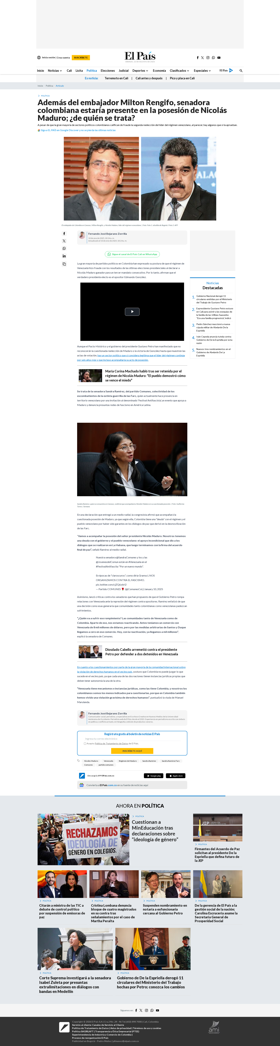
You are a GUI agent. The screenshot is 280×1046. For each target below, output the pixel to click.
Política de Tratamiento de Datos (111, 743)
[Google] (153, 775)
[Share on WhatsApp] (64, 248)
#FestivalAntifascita (107, 566)
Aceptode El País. (113, 743)
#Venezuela (134, 561)
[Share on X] (64, 241)
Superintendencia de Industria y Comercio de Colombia (101, 1034)
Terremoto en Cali (116, 78)
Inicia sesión (46, 58)
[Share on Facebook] (64, 233)
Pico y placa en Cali (182, 78)
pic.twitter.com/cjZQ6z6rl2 (111, 584)
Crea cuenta (63, 57)
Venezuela (108, 761)
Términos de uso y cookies (147, 1028)
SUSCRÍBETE (81, 57)
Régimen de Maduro (128, 761)
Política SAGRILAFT (82, 1031)
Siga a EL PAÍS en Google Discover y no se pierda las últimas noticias (78, 130)
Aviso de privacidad (120, 1028)
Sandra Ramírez (149, 761)
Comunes (88, 765)
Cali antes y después (149, 78)
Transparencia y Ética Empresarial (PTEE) (117, 1031)
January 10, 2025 (153, 589)
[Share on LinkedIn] (64, 255)
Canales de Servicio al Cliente (108, 1025)
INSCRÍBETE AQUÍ (132, 751)
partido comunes (106, 765)
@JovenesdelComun (107, 561)
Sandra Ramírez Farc (171, 761)
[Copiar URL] (64, 264)
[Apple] (175, 775)
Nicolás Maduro (91, 761)
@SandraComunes (126, 557)
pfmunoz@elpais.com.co (126, 1041)
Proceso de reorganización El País (90, 1037)
